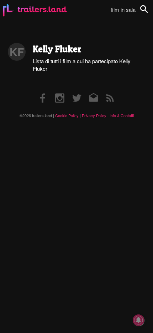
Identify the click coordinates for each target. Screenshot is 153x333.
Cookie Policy (67, 115)
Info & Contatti (122, 115)
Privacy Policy (94, 115)
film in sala (123, 9)
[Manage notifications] (138, 320)
